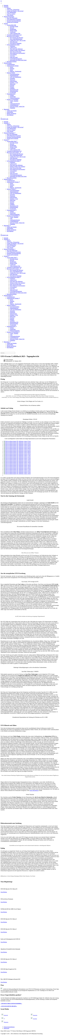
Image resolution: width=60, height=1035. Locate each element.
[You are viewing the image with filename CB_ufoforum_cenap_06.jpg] (17, 448)
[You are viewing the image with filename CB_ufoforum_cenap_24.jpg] (17, 473)
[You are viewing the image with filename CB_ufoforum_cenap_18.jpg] (17, 465)
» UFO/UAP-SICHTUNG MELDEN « (9, 1006)
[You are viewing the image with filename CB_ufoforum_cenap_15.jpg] (17, 461)
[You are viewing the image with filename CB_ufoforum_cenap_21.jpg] (17, 469)
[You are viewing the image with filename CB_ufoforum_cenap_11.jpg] (17, 455)
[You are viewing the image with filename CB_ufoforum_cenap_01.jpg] (17, 441)
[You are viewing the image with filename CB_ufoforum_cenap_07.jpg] (17, 449)
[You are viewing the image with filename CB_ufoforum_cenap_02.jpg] (17, 442)
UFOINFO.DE (4, 119)
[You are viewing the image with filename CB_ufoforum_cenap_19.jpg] (17, 466)
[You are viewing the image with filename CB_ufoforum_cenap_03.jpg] (17, 444)
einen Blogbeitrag (34, 790)
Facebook (6, 1015)
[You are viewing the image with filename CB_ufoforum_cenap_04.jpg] (17, 445)
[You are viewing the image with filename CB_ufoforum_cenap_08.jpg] (17, 451)
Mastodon (6, 1022)
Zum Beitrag (4, 892)
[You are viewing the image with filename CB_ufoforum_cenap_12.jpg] (17, 456)
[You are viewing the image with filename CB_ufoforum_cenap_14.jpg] (17, 459)
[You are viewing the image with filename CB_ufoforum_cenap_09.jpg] (17, 452)
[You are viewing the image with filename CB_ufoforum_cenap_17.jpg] (17, 463)
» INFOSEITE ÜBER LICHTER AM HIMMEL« (11, 1003)
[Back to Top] (1, 1)
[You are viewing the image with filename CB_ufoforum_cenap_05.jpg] (17, 447)
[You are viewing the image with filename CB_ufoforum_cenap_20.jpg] (17, 468)
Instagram (35, 1015)
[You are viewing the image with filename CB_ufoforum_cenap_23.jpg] (17, 472)
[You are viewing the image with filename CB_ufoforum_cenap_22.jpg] (17, 470)
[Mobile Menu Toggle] (1, 234)
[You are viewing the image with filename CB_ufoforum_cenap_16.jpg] (17, 462)
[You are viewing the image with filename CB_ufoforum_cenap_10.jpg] (17, 454)
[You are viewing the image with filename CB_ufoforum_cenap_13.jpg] (17, 458)
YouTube (35, 1018)
